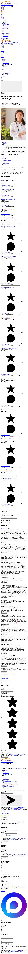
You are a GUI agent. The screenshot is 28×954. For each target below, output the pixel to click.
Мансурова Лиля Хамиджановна (8, 469)
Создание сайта (16, 768)
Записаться (3, 106)
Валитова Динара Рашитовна (7, 189)
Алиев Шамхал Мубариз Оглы (8, 217)
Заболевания (6, 33)
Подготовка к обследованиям (10, 781)
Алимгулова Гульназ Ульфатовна (8, 226)
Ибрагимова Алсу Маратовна (7, 438)
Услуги (5, 22)
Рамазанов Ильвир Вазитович (7, 378)
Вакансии (5, 36)
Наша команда (6, 34)
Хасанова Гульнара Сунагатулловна (9, 478)
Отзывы (5, 164)
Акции (4, 27)
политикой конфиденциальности (15, 755)
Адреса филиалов (7, 160)
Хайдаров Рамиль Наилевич (7, 209)
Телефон (2, 834)
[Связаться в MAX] (14, 918)
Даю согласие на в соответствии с (13, 755)
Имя (2, 792)
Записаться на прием (5, 522)
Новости (5, 770)
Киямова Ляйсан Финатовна (7, 317)
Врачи (4, 21)
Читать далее (4, 542)
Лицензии (5, 785)
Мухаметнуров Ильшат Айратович (9, 348)
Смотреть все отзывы (5, 528)
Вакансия (3, 878)
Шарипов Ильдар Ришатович (7, 287)
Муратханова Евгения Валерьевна (9, 256)
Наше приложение (7, 25)
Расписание (6, 163)
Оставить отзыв (4, 756)
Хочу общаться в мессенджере (9, 948)
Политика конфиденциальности (10, 784)
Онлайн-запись (4, 38)
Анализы (5, 23)
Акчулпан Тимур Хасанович (7, 180)
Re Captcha (3, 688)
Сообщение (3, 837)
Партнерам (5, 787)
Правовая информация (8, 786)
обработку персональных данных (17, 754)
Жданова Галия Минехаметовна (8, 409)
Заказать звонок (4, 840)
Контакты (5, 28)
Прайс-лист (6, 24)
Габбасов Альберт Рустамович (8, 199)
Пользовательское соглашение (10, 782)
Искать (2, 92)
